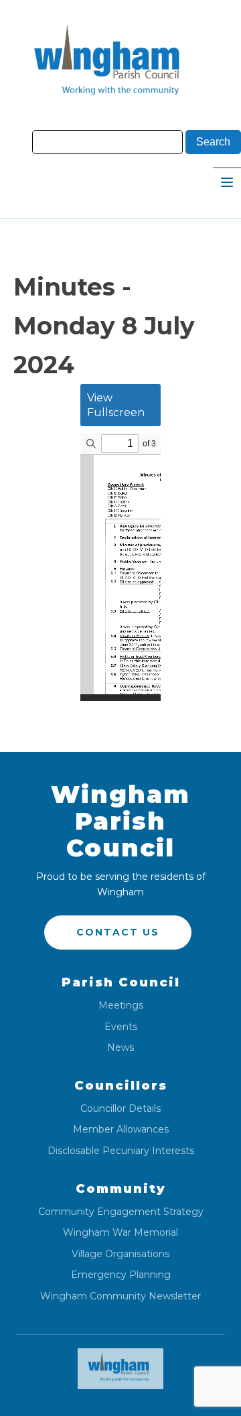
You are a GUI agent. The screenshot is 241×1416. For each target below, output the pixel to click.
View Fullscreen (116, 405)
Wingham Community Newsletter (120, 1296)
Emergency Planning (121, 1275)
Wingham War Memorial (120, 1233)
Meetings (120, 1006)
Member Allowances (121, 1129)
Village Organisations (120, 1254)
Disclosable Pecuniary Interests (121, 1151)
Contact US (117, 932)
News (120, 1048)
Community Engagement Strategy (121, 1212)
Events (120, 1027)
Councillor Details (120, 1109)
